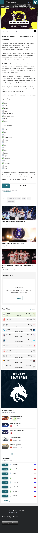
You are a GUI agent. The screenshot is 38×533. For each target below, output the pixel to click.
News (8, 6)
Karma (4, 517)
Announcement (11, 201)
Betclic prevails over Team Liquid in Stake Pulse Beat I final (17, 266)
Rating (9, 517)
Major (23, 198)
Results (34, 309)
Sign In (19, 298)
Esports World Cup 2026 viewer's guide (13, 243)
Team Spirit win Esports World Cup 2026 (13, 221)
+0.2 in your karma (6, 191)
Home (2, 6)
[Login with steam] (35, 2)
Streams (14, 6)
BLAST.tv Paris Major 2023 (14, 198)
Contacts (15, 517)
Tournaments (23, 6)
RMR (28, 198)
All (30, 309)
